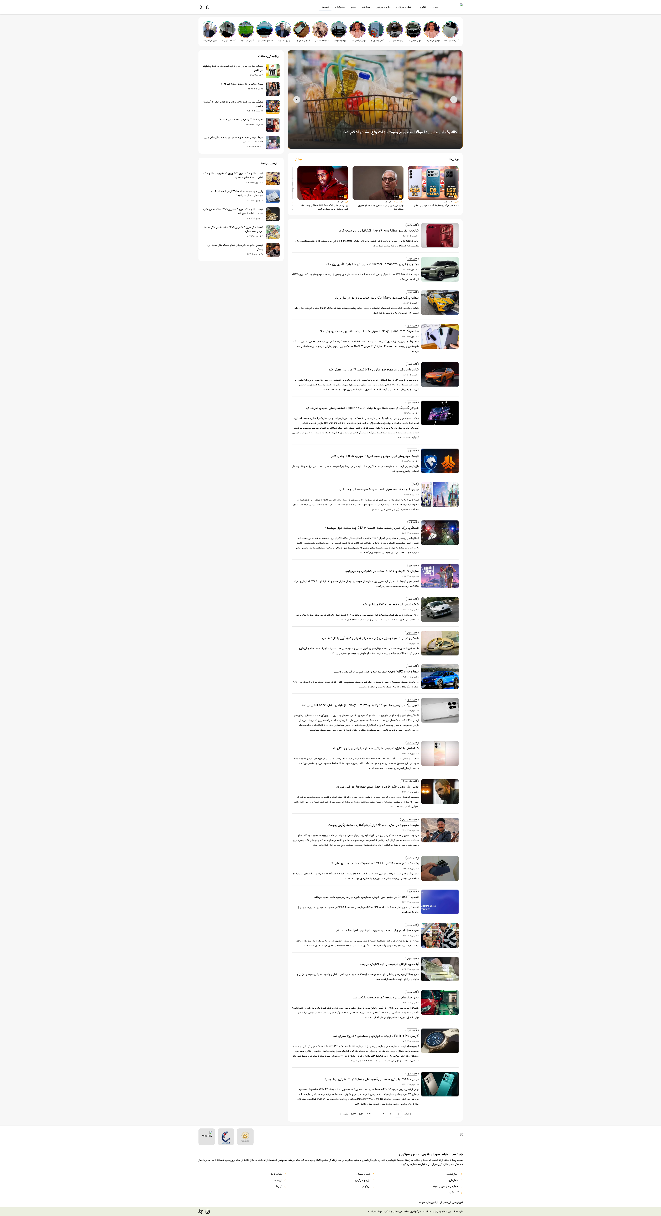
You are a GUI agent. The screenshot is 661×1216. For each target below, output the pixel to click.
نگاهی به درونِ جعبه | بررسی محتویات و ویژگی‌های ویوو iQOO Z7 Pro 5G (376, 40)
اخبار (437, 7)
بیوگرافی (366, 7)
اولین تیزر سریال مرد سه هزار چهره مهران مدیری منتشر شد (380, 207)
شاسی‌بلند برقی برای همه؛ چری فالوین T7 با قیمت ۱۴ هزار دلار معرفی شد (374, 369)
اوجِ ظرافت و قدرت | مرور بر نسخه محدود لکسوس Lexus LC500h (339, 40)
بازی (346, 201)
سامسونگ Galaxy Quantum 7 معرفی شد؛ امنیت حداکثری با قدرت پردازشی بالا (369, 331)
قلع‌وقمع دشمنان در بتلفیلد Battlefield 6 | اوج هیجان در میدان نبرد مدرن (320, 40)
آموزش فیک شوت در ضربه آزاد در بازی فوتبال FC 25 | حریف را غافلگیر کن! (246, 40)
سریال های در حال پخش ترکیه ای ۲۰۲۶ (242, 84)
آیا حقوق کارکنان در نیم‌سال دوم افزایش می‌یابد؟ (389, 964)
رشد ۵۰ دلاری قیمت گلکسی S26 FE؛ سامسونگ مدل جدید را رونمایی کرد (374, 863)
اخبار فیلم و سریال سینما (445, 1187)
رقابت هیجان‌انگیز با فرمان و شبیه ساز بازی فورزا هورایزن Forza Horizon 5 (395, 40)
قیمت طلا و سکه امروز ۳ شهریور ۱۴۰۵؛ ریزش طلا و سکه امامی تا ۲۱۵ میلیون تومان (233, 176)
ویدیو (353, 7)
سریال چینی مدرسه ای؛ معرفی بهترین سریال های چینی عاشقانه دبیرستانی (233, 140)
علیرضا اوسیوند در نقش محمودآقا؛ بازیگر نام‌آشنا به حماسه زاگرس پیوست (373, 825)
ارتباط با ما (276, 1174)
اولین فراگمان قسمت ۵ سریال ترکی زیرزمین (358, 40)
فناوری (423, 7)
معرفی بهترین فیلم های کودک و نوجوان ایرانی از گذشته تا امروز (233, 104)
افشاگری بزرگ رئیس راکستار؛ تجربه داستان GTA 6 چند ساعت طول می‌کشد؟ (372, 528)
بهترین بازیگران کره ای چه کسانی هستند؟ (240, 120)
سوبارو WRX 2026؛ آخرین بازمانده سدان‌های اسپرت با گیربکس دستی (376, 671)
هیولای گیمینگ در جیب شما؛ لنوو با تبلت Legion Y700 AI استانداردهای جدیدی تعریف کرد (362, 408)
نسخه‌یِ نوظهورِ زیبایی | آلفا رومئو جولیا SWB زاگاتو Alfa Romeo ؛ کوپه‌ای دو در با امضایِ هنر (265, 40)
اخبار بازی (413, 522)
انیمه (415, 484)
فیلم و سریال (404, 7)
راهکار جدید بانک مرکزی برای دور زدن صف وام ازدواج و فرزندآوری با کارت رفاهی (370, 638)
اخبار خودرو (412, 258)
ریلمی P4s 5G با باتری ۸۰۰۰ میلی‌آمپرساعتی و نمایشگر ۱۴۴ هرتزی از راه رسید (372, 1079)
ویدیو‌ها (454, 159)
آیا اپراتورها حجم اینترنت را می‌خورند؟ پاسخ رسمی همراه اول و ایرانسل (399, 132)
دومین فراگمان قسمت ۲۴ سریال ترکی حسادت (283, 40)
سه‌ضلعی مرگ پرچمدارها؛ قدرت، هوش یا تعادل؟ (435, 205)
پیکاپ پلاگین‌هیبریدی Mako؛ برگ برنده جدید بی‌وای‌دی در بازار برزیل (377, 297)
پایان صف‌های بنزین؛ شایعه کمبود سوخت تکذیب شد (386, 997)
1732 (353, 1114)
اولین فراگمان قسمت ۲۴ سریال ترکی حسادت (209, 40)
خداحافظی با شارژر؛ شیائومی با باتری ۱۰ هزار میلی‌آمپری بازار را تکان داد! (375, 748)
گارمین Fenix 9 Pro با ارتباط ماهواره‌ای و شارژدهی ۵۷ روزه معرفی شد (376, 1036)
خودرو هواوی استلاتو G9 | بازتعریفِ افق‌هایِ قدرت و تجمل (413, 40)
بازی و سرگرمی (383, 7)
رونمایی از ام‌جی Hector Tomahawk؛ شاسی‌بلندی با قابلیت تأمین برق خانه (372, 264)
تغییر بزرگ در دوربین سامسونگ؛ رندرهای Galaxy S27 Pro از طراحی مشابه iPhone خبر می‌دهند (359, 705)
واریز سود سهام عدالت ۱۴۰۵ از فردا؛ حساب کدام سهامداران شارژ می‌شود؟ (237, 194)
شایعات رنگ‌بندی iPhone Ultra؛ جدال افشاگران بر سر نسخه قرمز (379, 230)
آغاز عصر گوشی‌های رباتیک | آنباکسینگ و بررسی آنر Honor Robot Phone (227, 40)
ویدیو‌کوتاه (340, 7)
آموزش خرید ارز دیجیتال (451, 1202)
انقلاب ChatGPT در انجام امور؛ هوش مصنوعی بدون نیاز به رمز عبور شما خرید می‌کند (366, 897)
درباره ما (278, 1180)
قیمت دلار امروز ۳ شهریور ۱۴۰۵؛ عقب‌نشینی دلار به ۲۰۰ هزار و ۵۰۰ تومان (233, 229)
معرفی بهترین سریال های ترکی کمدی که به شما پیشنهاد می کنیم (233, 68)
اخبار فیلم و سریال (409, 781)
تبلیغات (325, 7)
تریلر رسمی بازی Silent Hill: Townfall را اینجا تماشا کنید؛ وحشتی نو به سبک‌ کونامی (324, 207)
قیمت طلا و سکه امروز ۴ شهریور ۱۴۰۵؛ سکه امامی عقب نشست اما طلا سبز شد (233, 211)
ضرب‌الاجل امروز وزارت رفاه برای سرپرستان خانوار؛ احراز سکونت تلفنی (377, 930)
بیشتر (298, 159)
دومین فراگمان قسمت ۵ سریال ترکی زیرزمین (432, 40)
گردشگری (454, 1193)
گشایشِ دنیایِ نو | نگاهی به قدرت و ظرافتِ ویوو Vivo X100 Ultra (302, 40)
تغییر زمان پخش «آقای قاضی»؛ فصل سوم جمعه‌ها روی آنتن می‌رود (377, 786)
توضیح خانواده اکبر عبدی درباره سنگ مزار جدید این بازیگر (235, 247)
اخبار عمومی (412, 632)
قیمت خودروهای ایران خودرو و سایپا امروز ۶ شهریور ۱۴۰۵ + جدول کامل (374, 456)
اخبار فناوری (412, 225)
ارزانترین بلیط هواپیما (428, 1202)
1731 (361, 1114)
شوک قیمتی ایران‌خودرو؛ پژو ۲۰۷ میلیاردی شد (391, 604)
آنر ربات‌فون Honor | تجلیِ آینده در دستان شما (451, 40)
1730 (368, 1114)
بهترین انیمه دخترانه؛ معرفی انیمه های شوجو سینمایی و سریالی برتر (377, 489)
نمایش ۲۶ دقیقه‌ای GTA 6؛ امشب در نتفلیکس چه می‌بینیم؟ (382, 571)
